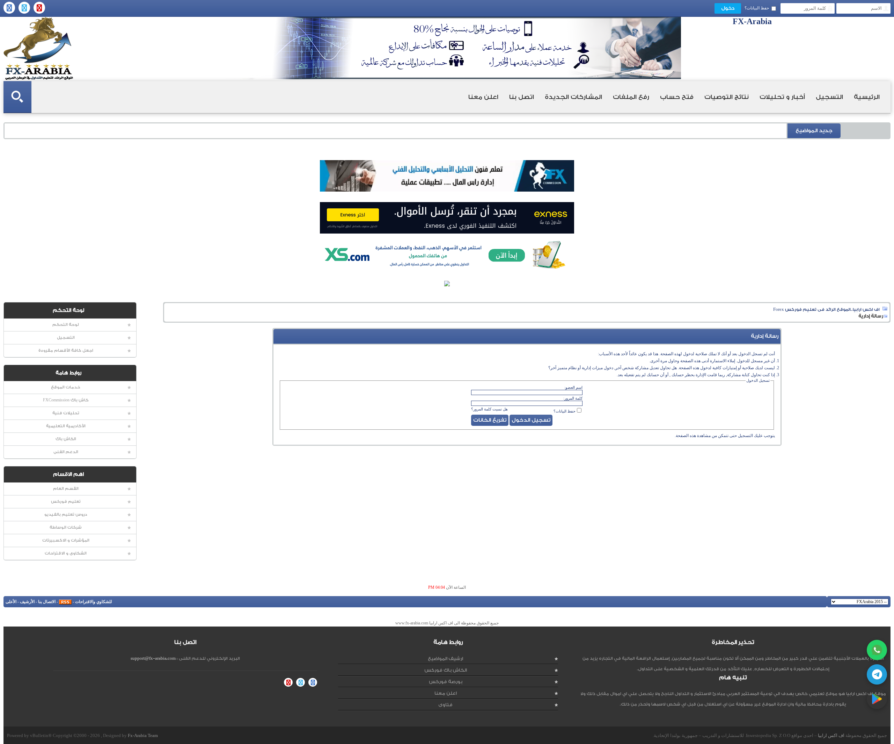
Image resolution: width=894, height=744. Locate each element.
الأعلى (11, 601)
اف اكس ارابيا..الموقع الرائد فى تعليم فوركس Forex (826, 309)
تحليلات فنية (65, 413)
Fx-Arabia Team (143, 735)
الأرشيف (27, 601)
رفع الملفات (631, 97)
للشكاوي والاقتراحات (93, 601)
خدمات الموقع (65, 387)
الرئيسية (867, 97)
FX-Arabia (38, 48)
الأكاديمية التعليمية (66, 426)
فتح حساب (677, 97)
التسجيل (829, 97)
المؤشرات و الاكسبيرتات (65, 540)
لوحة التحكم (65, 324)
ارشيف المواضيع (445, 658)
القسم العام (66, 488)
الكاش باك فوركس (445, 670)
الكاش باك (66, 439)
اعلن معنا (483, 97)
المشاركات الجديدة (573, 97)
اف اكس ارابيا (831, 735)
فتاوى (445, 704)
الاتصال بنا (47, 601)
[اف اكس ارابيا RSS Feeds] (65, 601)
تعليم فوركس (66, 501)
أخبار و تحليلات (782, 97)
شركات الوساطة (66, 527)
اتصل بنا (521, 97)
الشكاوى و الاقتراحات (66, 553)
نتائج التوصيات (726, 97)
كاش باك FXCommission (66, 400)
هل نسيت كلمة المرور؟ (489, 409)
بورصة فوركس (445, 681)
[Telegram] (877, 674)
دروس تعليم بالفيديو (65, 514)
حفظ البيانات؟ (757, 8)
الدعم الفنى (65, 452)
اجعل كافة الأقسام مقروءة (65, 350)
